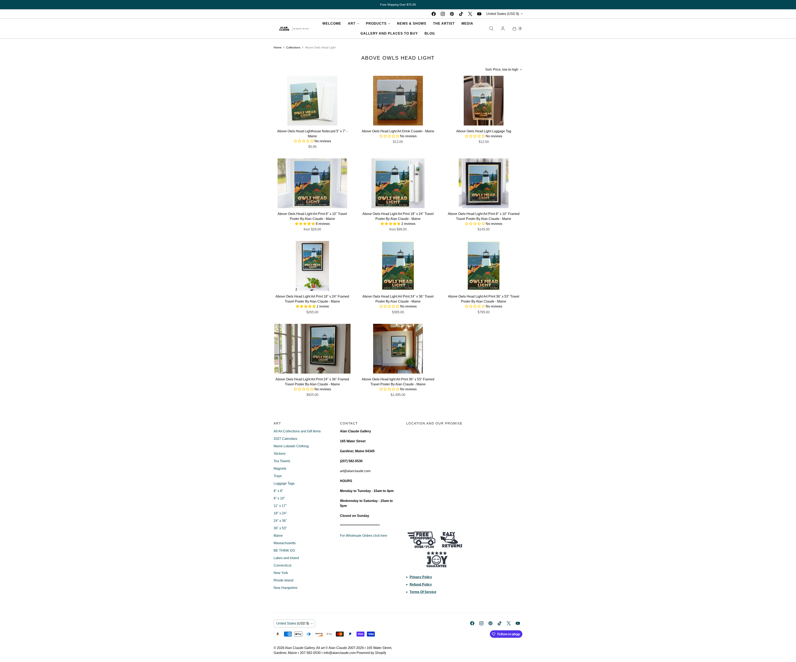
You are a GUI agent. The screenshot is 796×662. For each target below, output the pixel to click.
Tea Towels (282, 461)
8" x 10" (279, 498)
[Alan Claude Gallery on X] (470, 13)
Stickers (279, 453)
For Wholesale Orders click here (363, 535)
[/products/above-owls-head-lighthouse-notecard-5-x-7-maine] (312, 100)
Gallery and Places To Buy (389, 33)
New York (281, 573)
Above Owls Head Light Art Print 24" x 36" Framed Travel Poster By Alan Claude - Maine (312, 381)
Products (376, 23)
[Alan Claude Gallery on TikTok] (461, 13)
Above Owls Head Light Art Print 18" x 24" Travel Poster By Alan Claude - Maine (398, 216)
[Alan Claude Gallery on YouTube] (479, 13)
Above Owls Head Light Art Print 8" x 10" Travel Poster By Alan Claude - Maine (312, 216)
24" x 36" (280, 520)
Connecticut (282, 565)
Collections (293, 47)
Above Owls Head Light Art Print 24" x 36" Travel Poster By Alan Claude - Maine (398, 299)
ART (352, 23)
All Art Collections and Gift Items (297, 431)
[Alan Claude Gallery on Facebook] (433, 13)
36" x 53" (280, 528)
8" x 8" (278, 491)
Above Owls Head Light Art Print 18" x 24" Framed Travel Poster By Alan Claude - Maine (312, 299)
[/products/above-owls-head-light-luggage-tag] (484, 100)
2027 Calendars (285, 438)
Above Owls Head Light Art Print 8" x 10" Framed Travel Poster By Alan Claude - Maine (483, 216)
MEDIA (467, 23)
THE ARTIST (444, 23)
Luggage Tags (284, 483)
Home (278, 47)
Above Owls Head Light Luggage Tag (483, 131)
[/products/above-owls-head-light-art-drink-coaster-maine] (398, 100)
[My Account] (503, 29)
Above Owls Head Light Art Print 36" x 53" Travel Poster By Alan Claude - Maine (483, 299)
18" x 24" (280, 513)
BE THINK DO (284, 550)
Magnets (280, 468)
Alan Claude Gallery (300, 648)
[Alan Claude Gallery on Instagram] (442, 13)
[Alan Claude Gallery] (294, 28)
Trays (278, 476)
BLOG (430, 33)
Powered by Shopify (371, 653)
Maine (278, 535)
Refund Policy (421, 584)
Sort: (501, 69)
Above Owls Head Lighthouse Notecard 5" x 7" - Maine (312, 133)
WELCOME (331, 23)
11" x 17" (280, 506)
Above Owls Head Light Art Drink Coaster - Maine (398, 131)
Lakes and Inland (286, 558)
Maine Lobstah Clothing (291, 446)
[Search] (491, 29)
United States (502, 14)
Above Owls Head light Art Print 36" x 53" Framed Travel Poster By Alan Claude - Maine (398, 381)
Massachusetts (285, 543)
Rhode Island (283, 580)
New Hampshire (285, 588)
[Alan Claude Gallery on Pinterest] (451, 13)
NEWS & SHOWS (411, 23)
